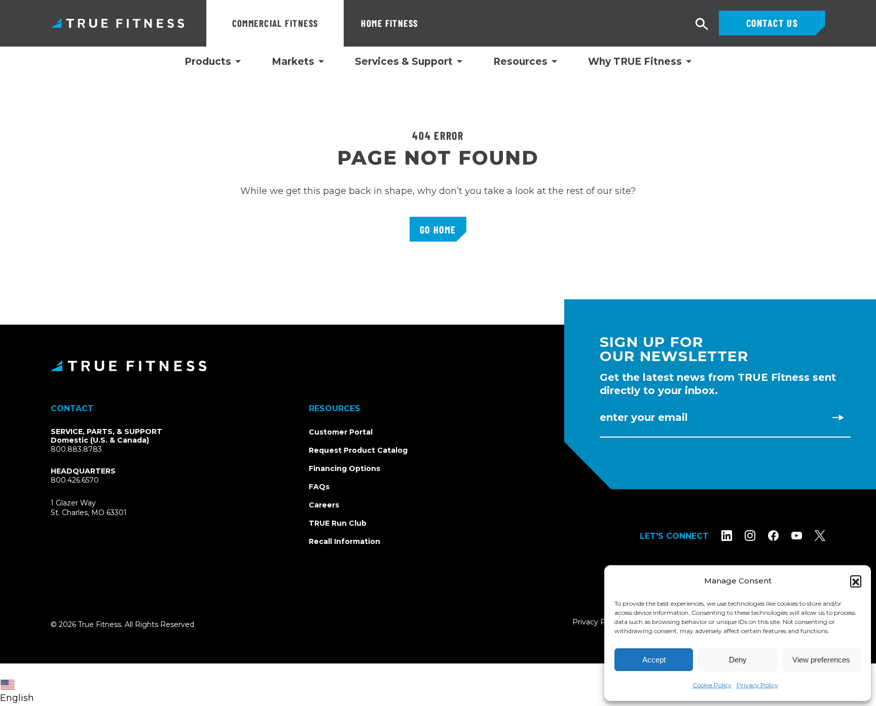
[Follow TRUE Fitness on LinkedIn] (726, 535)
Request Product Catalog (358, 450)
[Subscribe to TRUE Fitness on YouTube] (796, 535)
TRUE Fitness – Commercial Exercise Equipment (118, 23)
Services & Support (404, 61)
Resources (520, 61)
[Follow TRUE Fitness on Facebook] (773, 535)
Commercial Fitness (275, 23)
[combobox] (19, 684)
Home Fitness (389, 23)
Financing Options (344, 468)
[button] (856, 581)
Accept (654, 659)
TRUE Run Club (338, 523)
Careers (324, 504)
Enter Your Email (644, 417)
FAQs (319, 486)
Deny (738, 659)
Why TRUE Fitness (635, 61)
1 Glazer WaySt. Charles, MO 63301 (101, 508)
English (17, 697)
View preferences (821, 659)
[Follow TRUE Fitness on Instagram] (750, 535)
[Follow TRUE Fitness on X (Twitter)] (820, 535)
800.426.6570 (75, 480)
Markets (293, 61)
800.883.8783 (76, 449)
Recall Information (344, 541)
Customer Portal (341, 432)
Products (208, 61)
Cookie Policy (712, 685)
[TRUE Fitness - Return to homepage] (438, 365)
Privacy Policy (757, 685)
